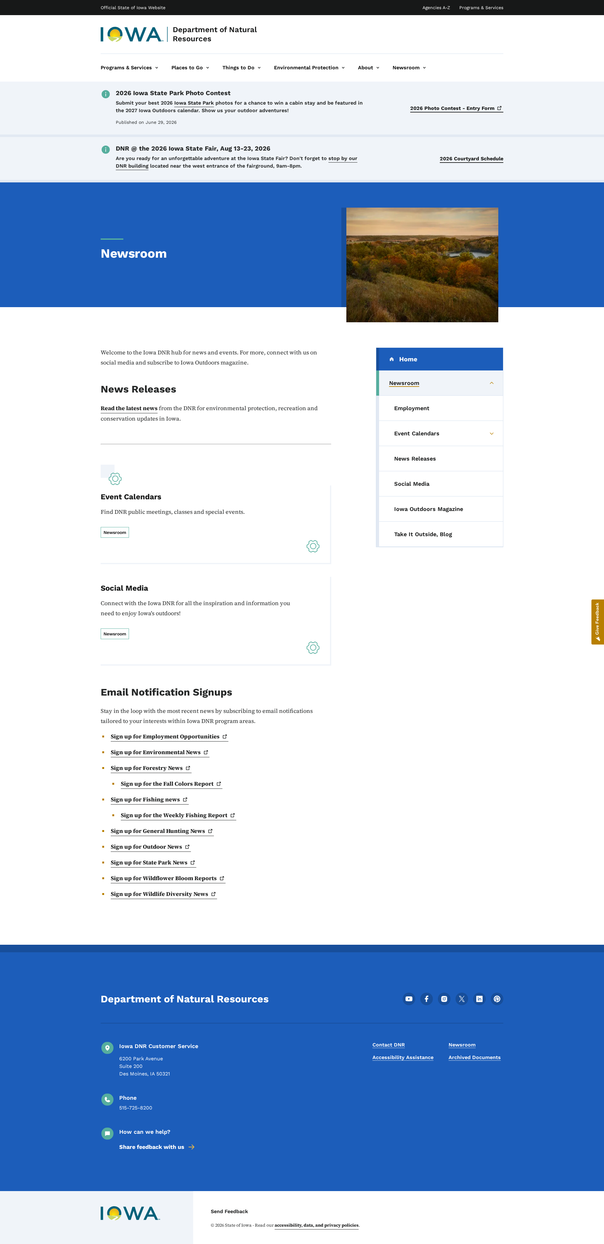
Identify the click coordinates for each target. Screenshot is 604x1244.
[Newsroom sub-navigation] (424, 68)
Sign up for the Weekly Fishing (174, 815)
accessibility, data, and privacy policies (317, 1225)
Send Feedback (229, 1211)
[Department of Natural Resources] (132, 34)
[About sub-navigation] (378, 68)
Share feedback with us (151, 1147)
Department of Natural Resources (215, 34)
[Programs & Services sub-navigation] (156, 68)
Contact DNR (388, 1045)
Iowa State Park (194, 103)
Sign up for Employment (165, 736)
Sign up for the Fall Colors (167, 784)
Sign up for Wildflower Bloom (164, 878)
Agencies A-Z (436, 7)
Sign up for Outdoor (146, 847)
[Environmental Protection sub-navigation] (343, 68)
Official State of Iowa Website (133, 7)
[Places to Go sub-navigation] (207, 68)
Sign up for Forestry (147, 768)
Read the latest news (129, 408)
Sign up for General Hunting (158, 831)
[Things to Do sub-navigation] (259, 68)
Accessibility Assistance (402, 1057)
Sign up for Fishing (145, 799)
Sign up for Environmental (156, 752)
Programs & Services (481, 7)
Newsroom (462, 1045)
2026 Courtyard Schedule (471, 159)
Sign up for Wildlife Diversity (159, 894)
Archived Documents (475, 1057)
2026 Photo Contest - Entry (452, 108)
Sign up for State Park (149, 862)
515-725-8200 (135, 1108)
